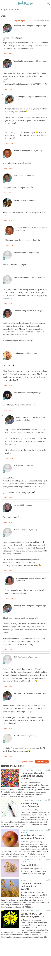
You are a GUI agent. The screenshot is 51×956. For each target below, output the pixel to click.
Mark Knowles (19, 393)
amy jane (17, 353)
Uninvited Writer (20, 151)
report (10, 53)
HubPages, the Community (32, 770)
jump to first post (28, 762)
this (17, 99)
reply (5, 53)
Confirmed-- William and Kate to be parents (31, 886)
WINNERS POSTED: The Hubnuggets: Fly (32, 915)
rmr (15, 505)
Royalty (24, 880)
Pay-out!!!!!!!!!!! (29, 865)
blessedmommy (20, 311)
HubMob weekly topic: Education (30, 804)
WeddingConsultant (22, 26)
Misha (16, 175)
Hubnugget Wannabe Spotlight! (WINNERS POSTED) (32, 776)
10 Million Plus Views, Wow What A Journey (32, 836)
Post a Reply (42, 762)
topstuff (17, 200)
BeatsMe (17, 736)
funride (19, 97)
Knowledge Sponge (21, 277)
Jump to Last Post (19, 21)
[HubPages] (25, 3)
